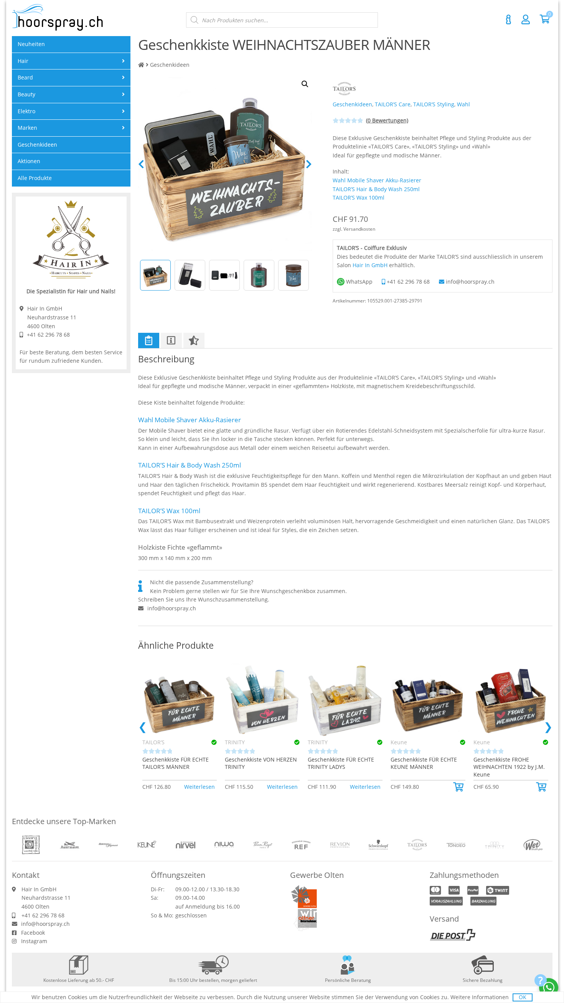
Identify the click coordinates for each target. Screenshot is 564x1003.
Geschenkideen (170, 64)
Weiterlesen (199, 786)
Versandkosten (359, 229)
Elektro (26, 111)
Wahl (463, 104)
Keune (399, 742)
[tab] (148, 340)
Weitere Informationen (479, 997)
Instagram (34, 941)
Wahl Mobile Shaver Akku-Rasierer (377, 180)
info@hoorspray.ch (470, 281)
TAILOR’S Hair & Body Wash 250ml (376, 189)
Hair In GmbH (370, 265)
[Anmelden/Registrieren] (525, 19)
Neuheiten (31, 44)
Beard (25, 77)
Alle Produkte (35, 178)
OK (522, 997)
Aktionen (29, 161)
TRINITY (235, 742)
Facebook (33, 932)
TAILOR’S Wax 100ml (358, 197)
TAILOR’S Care (393, 104)
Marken (27, 127)
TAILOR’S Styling (433, 104)
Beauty (26, 94)
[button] (459, 786)
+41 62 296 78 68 (408, 281)
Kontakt (508, 19)
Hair (23, 60)
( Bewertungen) (387, 120)
